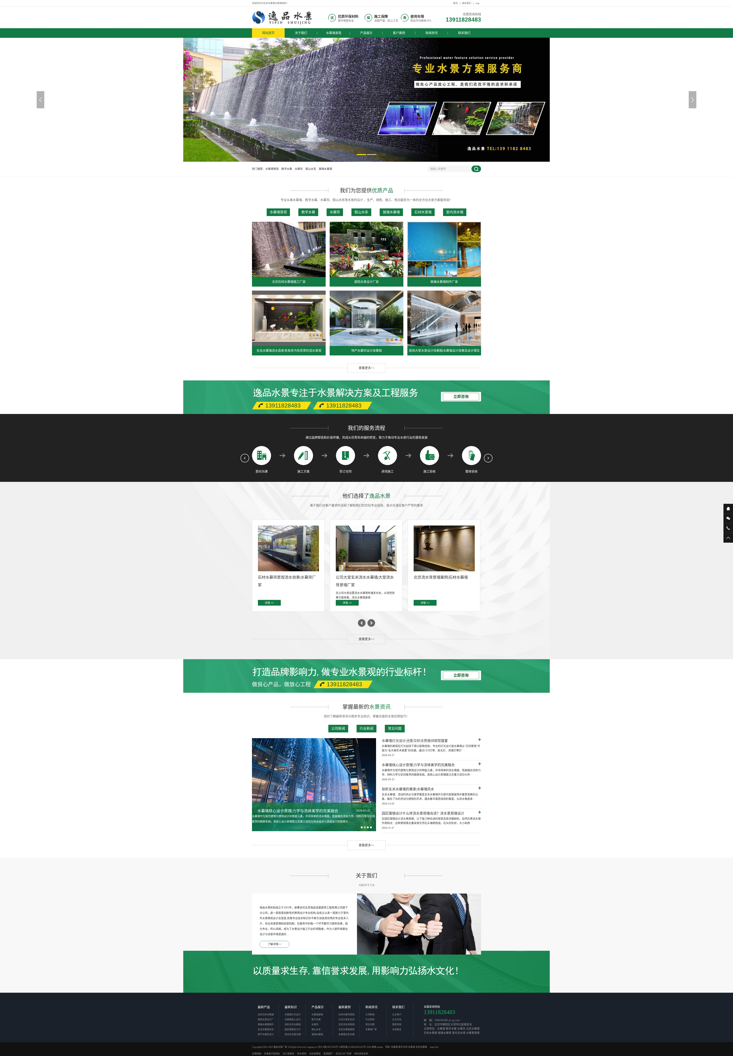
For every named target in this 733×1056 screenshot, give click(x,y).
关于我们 (301, 33)
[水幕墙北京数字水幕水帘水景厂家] (282, 17)
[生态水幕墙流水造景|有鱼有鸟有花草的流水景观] (289, 318)
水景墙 (411, 1047)
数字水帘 (403, 1047)
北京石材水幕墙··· (267, 1014)
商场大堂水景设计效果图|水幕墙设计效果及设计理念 (444, 350)
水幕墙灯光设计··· (294, 1014)
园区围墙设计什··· (294, 1029)
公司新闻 (338, 729)
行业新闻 (366, 729)
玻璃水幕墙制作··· (267, 1024)
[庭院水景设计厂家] (366, 249)
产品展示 (366, 33)
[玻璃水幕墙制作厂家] (444, 249)
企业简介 (396, 1014)
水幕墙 (394, 1047)
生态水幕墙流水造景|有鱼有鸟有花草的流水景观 (289, 350)
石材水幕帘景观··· (347, 1014)
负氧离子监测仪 (272, 1053)
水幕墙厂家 (371, 1029)
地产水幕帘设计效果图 (366, 350)
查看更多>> (366, 368)
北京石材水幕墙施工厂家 (289, 281)
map (478, 3)
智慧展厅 (328, 1053)
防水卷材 (301, 1053)
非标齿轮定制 (361, 1053)
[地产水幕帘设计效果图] (366, 318)
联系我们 (466, 3)
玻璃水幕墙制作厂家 (444, 281)
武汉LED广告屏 (343, 1053)
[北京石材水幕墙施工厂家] (289, 249)
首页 (455, 3)
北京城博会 (315, 1053)
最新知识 (291, 1007)
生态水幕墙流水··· (267, 1029)
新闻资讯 (431, 33)
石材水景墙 (423, 212)
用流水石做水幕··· (294, 1034)
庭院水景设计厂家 (366, 281)
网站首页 (268, 33)
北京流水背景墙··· (347, 1024)
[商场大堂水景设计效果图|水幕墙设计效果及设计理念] (444, 318)
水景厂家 (282, 1047)
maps (432, 1047)
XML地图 (371, 1047)
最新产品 (264, 1007)
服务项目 (396, 1024)
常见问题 (395, 729)
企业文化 (396, 1019)
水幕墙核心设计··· (294, 1019)
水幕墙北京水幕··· (347, 1034)
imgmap (310, 1047)
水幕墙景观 (333, 33)
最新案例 (344, 1007)
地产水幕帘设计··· (267, 1034)
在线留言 (396, 1029)
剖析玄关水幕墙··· (294, 1024)
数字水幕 (286, 168)
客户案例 (399, 33)
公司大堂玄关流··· (347, 1019)
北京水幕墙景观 (346, 1029)
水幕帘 (299, 168)
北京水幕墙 (421, 1047)
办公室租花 (288, 1053)
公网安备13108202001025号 (352, 1047)
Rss (437, 1047)
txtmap (380, 1047)
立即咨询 (461, 397)
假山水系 (310, 168)
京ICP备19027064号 (328, 1047)
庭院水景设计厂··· (267, 1019)
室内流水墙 (454, 212)
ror (316, 1047)
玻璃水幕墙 (325, 168)
